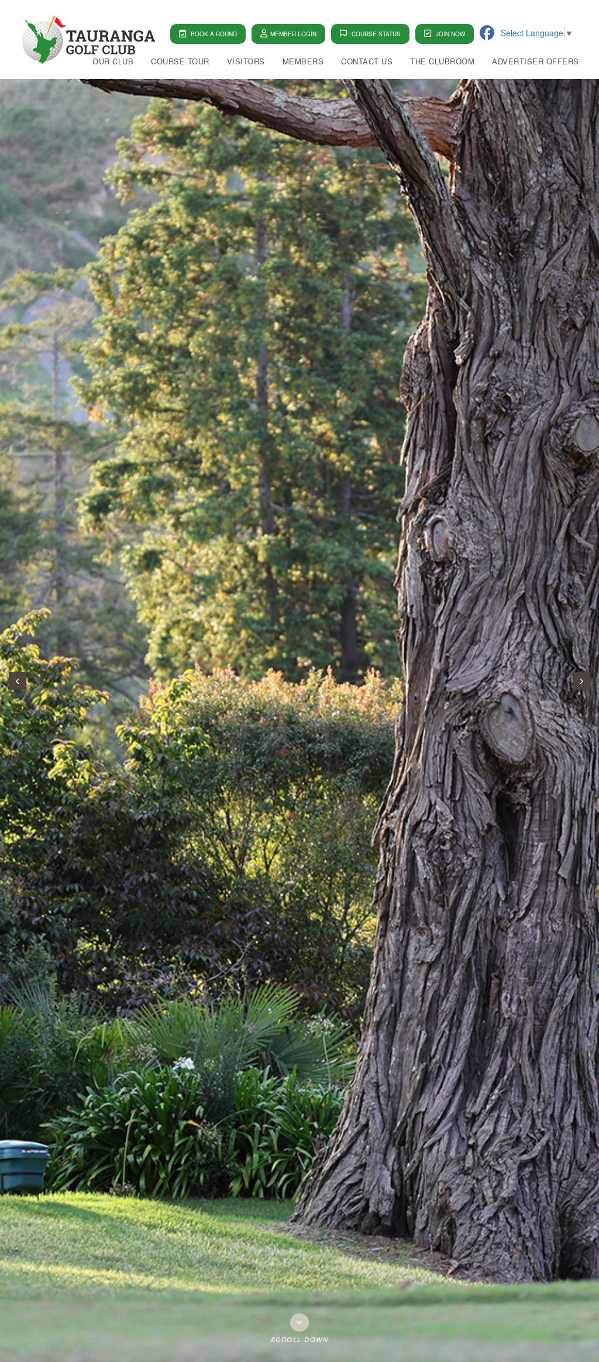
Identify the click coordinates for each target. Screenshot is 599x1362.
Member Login (293, 34)
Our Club (112, 61)
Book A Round (213, 34)
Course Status (375, 34)
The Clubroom (442, 61)
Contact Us (367, 61)
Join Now (449, 34)
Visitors (246, 61)
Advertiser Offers (535, 61)
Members (303, 61)
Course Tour (180, 61)
